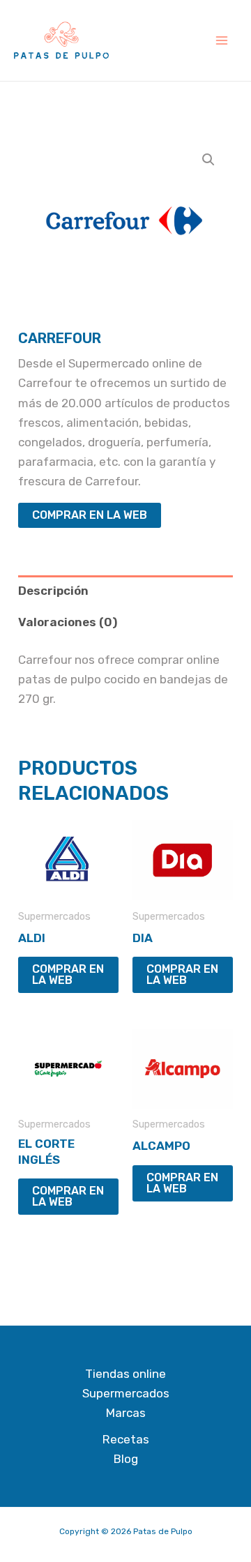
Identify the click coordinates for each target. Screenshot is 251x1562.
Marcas (126, 1413)
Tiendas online (125, 1374)
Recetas (125, 1439)
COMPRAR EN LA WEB (89, 515)
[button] (208, 159)
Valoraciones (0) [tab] (67, 622)
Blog (126, 1459)
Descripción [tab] (53, 591)
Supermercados (125, 1393)
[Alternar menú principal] (221, 40)
